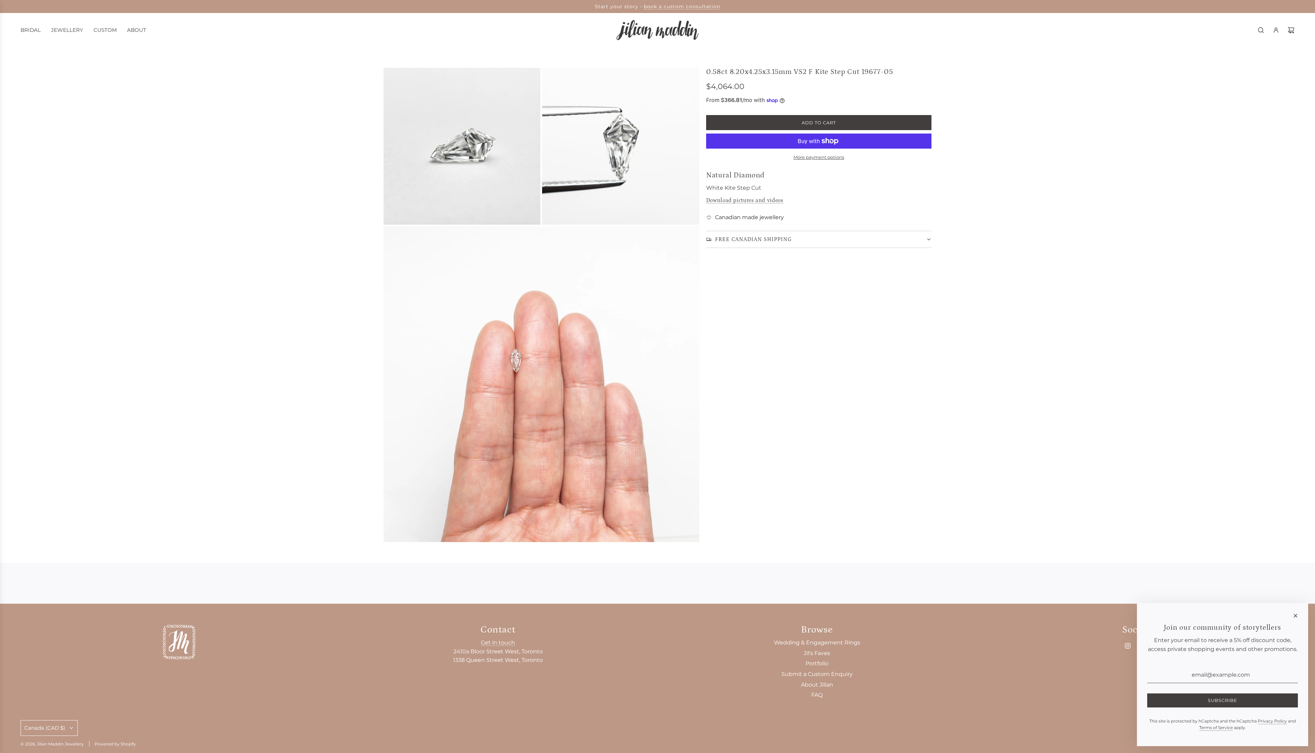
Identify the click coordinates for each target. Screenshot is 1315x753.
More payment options (818, 157)
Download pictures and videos (745, 200)
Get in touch (498, 642)
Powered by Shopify (115, 743)
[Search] (1260, 30)
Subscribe (1222, 700)
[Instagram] (1127, 645)
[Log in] (1275, 30)
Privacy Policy (1272, 721)
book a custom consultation (682, 6)
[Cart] (1291, 30)
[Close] (1295, 615)
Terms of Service (1216, 727)
